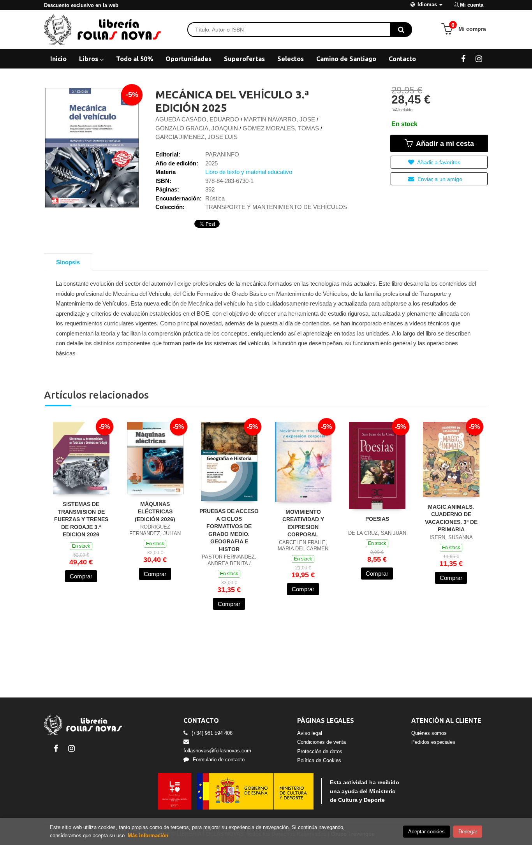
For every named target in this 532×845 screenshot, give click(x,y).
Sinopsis (68, 262)
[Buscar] (401, 29)
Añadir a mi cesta (444, 144)
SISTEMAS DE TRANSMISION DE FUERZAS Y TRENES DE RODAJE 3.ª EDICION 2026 (81, 519)
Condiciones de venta (321, 742)
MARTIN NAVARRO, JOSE (279, 119)
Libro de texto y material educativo (248, 172)
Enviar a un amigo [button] (439, 179)
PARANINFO (222, 154)
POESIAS (377, 519)
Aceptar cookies (426, 831)
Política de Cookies (319, 760)
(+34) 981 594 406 (212, 733)
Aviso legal (309, 733)
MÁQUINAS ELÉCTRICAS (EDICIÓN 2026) (155, 511)
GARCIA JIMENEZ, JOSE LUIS (196, 137)
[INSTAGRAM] (478, 58)
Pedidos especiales (433, 742)
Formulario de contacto (219, 759)
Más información (148, 835)
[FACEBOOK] (463, 58)
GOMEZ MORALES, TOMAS (281, 128)
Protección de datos (319, 751)
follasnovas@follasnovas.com (217, 751)
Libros (89, 58)
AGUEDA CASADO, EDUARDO (197, 119)
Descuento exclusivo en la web (81, 5)
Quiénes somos (429, 733)
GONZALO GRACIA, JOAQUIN (196, 128)
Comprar (81, 576)
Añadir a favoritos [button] (438, 162)
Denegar (467, 831)
